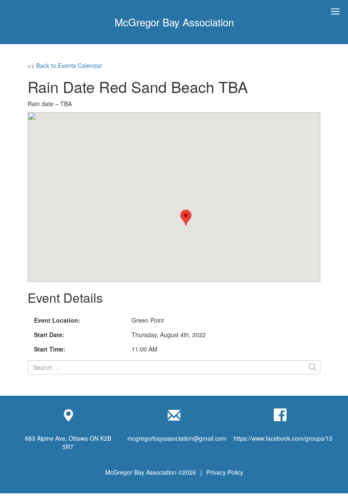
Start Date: (49, 334)
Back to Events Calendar (69, 65)
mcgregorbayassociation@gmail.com (177, 438)
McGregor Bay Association (174, 21)
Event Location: (57, 320)
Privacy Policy (224, 472)
